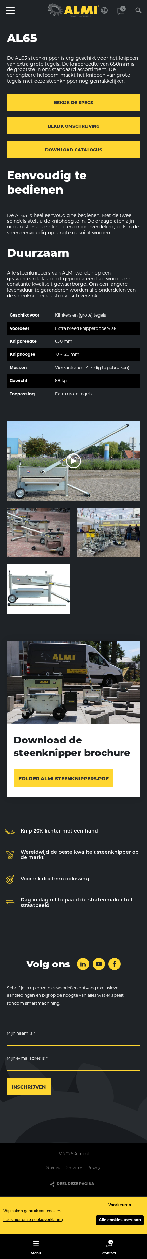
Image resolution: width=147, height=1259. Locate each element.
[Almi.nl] (73, 10)
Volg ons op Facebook (114, 964)
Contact (121, 10)
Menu (10, 10)
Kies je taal (104, 10)
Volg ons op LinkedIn (83, 964)
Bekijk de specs (73, 102)
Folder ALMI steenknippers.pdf (63, 778)
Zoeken (138, 10)
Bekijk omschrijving (73, 126)
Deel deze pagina (75, 1183)
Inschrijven (29, 1087)
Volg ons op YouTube (99, 964)
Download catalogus (73, 149)
